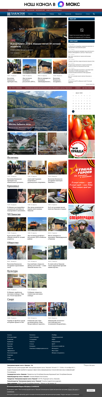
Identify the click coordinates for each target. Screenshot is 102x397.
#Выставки (55, 350)
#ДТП (53, 344)
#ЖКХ (53, 339)
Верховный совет (40, 10)
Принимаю (91, 390)
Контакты (32, 335)
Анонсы (9, 335)
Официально (78, 14)
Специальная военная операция (16, 10)
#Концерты (55, 348)
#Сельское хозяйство (58, 346)
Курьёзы (9, 346)
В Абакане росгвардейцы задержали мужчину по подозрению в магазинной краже (81, 47)
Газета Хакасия (34, 337)
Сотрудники (32, 339)
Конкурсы (32, 346)
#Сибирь (54, 335)
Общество (12, 242)
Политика (12, 157)
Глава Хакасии (30, 10)
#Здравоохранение (57, 337)
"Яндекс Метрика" (73, 389)
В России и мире (90, 87)
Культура (12, 271)
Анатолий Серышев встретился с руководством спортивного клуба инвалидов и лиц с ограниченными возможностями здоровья (80, 71)
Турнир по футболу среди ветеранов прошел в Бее (81, 61)
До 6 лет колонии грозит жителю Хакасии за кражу (80, 76)
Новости (30, 14)
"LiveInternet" (10, 391)
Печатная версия (41, 14)
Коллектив (68, 14)
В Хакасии (10, 339)
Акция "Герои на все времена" (54, 10)
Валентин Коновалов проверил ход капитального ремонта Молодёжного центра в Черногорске (81, 52)
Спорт (10, 299)
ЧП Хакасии (14, 214)
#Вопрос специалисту (58, 353)
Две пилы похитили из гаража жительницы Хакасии (79, 57)
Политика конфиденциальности (38, 348)
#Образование (56, 341)
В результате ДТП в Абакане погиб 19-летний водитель (80, 81)
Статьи (88, 14)
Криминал (51, 87)
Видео (59, 14)
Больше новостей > (90, 84)
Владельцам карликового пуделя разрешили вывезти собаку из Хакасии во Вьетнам (80, 65)
